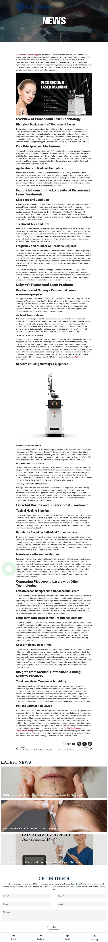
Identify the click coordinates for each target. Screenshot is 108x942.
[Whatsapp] (9, 569)
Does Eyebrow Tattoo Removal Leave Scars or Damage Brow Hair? (34, 828)
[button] (79, 744)
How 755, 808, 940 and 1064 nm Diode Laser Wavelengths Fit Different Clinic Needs (42, 862)
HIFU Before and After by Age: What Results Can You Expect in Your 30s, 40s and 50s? (43, 795)
